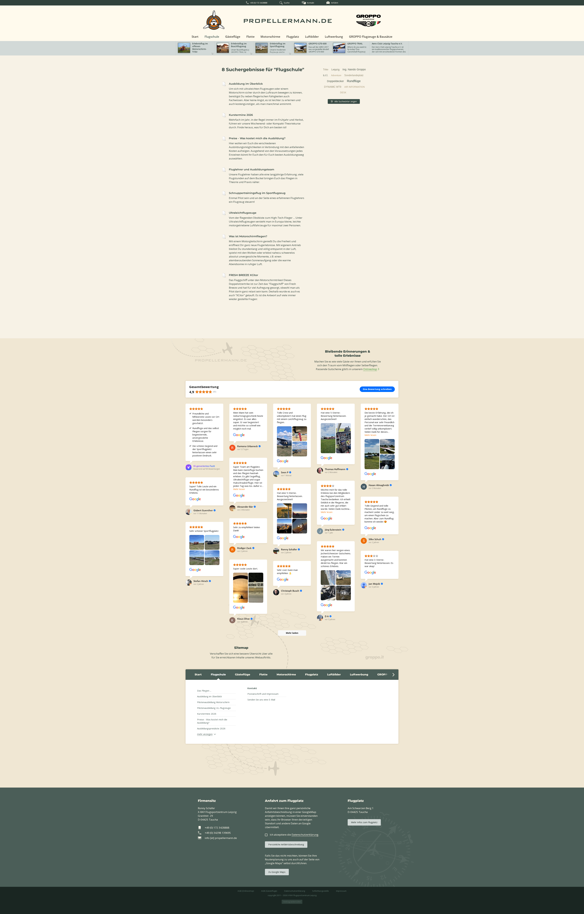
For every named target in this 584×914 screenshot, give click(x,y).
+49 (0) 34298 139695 (218, 833)
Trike (325, 69)
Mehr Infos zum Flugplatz (364, 822)
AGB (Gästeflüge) (269, 891)
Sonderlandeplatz (353, 75)
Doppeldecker (335, 81)
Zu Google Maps (276, 871)
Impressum (341, 891)
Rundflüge (354, 81)
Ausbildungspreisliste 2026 (211, 728)
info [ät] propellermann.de (221, 838)
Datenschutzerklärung (294, 891)
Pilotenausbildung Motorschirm (213, 702)
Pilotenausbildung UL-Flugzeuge (214, 707)
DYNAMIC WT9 (332, 87)
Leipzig (335, 69)
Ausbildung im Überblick (209, 696)
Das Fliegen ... (204, 690)
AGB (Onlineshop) (246, 891)
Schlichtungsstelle (320, 891)
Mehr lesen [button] (370, 434)
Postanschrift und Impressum (262, 693)
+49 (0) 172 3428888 (258, 2)
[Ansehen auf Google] (239, 435)
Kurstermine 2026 (206, 713)
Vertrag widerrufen (292, 901)
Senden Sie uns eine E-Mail (261, 699)
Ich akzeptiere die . (294, 834)
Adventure (336, 75)
